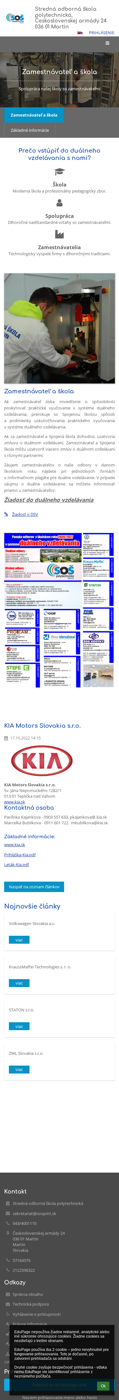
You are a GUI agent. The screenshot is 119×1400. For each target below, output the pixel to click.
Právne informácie (30, 1324)
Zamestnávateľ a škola (34, 115)
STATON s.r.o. (21, 1010)
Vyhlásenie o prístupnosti (37, 1314)
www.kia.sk (14, 802)
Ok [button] (103, 1386)
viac (19, 940)
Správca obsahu (28, 1294)
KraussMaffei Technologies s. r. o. (40, 967)
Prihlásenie (101, 32)
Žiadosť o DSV (25, 514)
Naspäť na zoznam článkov (34, 887)
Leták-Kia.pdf (16, 864)
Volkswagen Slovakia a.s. (32, 923)
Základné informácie (30, 130)
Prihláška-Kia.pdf (20, 855)
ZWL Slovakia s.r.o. (26, 1053)
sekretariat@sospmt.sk (34, 1213)
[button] (80, 32)
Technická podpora (31, 1304)
